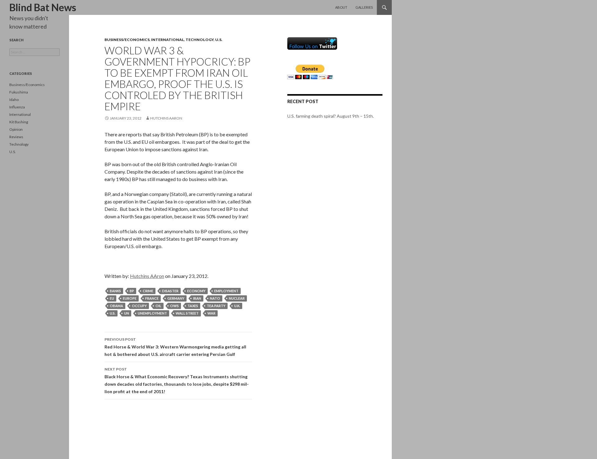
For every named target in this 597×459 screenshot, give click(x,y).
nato (215, 298)
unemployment (152, 313)
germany (175, 298)
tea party (216, 306)
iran (197, 298)
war (211, 313)
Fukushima (18, 92)
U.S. (218, 39)
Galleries (364, 7)
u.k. (237, 306)
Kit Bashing (18, 122)
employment (226, 291)
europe (130, 298)
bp (132, 291)
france (152, 298)
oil (158, 306)
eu (112, 298)
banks (115, 291)
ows (174, 306)
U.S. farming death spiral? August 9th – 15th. (330, 116)
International (167, 39)
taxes (192, 306)
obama (116, 306)
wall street (187, 313)
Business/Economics (127, 39)
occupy (139, 306)
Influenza (17, 107)
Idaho (14, 99)
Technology (200, 39)
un (126, 313)
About (341, 7)
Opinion (16, 129)
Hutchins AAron (166, 118)
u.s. (112, 313)
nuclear (237, 298)
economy (196, 291)
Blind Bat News (42, 7)
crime (148, 291)
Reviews (16, 136)
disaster (170, 291)
